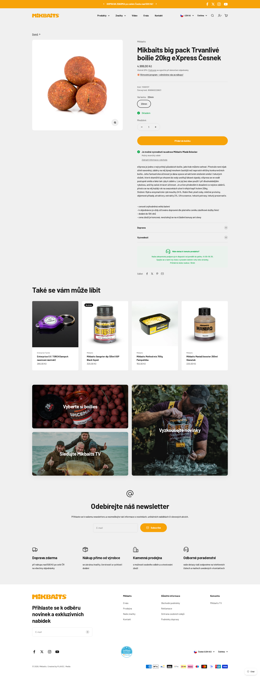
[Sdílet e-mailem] (162, 273)
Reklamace (166, 608)
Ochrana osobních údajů (172, 614)
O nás (146, 15)
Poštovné (152, 70)
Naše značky (129, 614)
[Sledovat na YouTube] (225, 4)
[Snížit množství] (141, 127)
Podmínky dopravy (170, 619)
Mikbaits (141, 41)
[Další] (156, 4)
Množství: (142, 120)
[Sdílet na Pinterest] (157, 273)
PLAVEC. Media (63, 666)
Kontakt (159, 15)
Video (134, 15)
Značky (119, 15)
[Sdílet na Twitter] (152, 273)
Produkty (102, 15)
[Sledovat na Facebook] (207, 4)
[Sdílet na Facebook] (147, 273)
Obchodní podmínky (170, 603)
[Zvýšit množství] (155, 127)
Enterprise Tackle (43, 353)
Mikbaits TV (216, 603)
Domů (35, 34)
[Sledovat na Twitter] (213, 4)
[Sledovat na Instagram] (219, 4)
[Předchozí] (103, 4)
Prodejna (127, 608)
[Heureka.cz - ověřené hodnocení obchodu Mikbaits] (126, 652)
